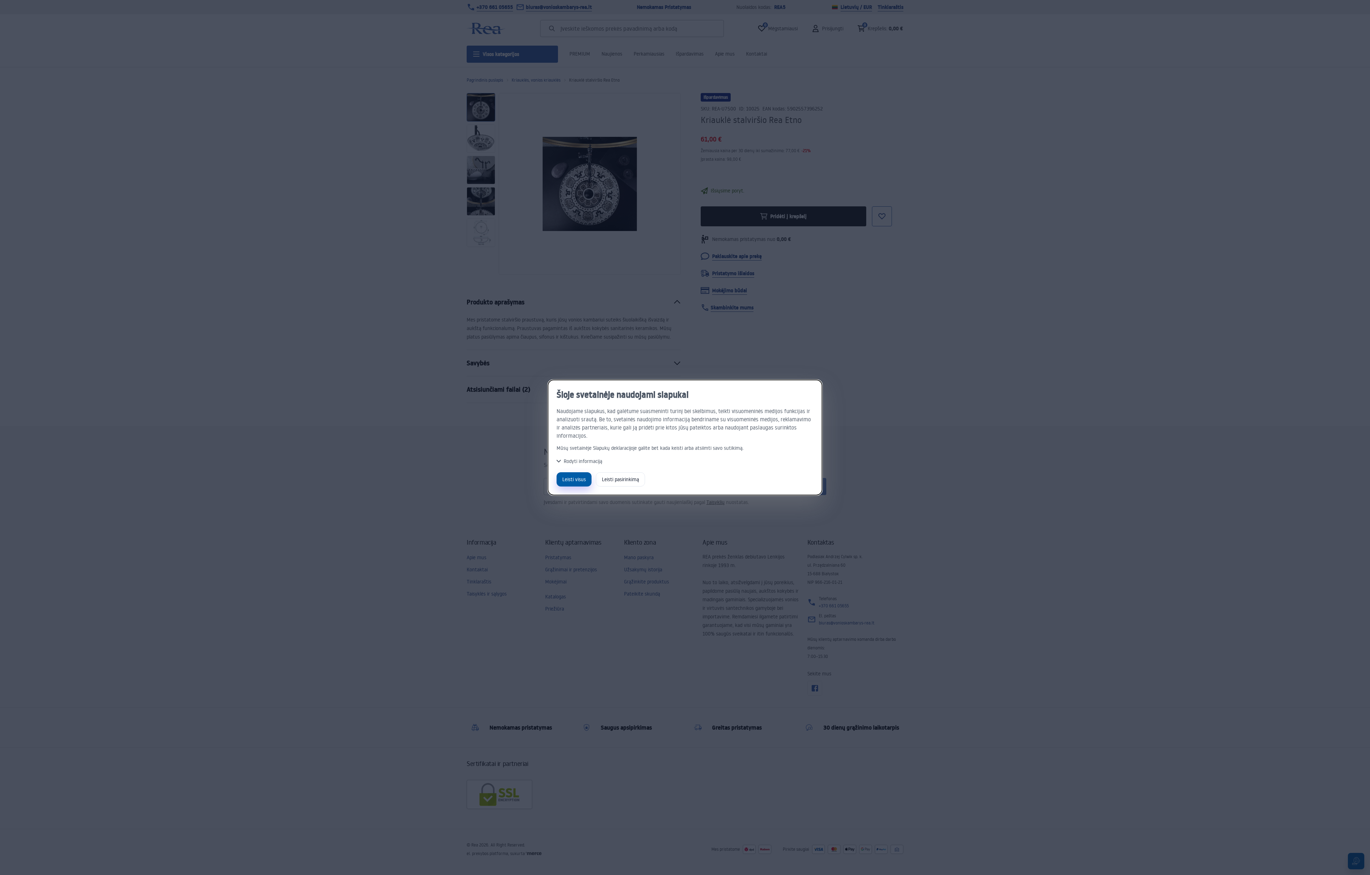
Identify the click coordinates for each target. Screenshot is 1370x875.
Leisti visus (574, 479)
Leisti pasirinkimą (620, 479)
